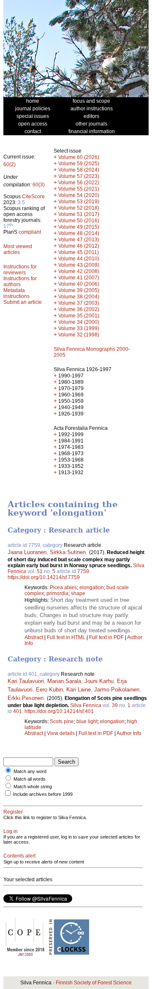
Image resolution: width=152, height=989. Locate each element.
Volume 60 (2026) (78, 157)
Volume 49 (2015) (78, 227)
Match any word (30, 771)
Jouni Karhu (99, 681)
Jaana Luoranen (27, 552)
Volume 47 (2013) (78, 240)
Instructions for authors (20, 281)
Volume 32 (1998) (78, 335)
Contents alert (19, 856)
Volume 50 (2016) (78, 221)
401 (17, 711)
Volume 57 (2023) (78, 176)
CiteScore (33, 196)
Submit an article (22, 302)
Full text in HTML (67, 637)
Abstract (33, 637)
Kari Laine (78, 689)
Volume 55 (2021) (78, 189)
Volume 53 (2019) (78, 202)
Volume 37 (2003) (78, 303)
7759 (83, 571)
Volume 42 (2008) (78, 271)
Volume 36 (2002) (78, 309)
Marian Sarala (64, 681)
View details (61, 733)
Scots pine (62, 721)
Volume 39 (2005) (78, 290)
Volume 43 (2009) (78, 265)
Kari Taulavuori (26, 681)
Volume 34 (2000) (78, 322)
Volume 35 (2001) (78, 316)
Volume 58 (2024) (78, 170)
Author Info (129, 733)
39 (115, 705)
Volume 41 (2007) (78, 278)
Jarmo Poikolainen (116, 689)
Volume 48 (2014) (78, 233)
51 (40, 571)
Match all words (30, 778)
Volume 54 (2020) (78, 195)
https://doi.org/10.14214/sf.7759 (44, 577)
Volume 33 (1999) (78, 328)
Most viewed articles (17, 249)
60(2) (9, 164)
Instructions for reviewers (20, 270)
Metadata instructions (16, 293)
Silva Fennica (85, 705)
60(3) (39, 185)
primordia (57, 593)
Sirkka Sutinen (68, 552)
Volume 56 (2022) (78, 183)
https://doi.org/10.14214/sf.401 (59, 711)
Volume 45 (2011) (78, 252)
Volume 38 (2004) (78, 297)
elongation (91, 587)
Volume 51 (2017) (78, 214)
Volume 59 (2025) (78, 164)
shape (78, 593)
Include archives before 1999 (43, 794)
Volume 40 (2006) (78, 284)
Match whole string (33, 786)
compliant (30, 232)
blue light (87, 721)
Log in (10, 831)
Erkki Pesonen (25, 698)
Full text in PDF (106, 637)
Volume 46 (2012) (78, 246)
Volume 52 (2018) (78, 208)
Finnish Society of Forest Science (94, 983)
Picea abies (63, 587)
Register (13, 812)
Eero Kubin (49, 689)
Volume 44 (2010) (78, 259)
